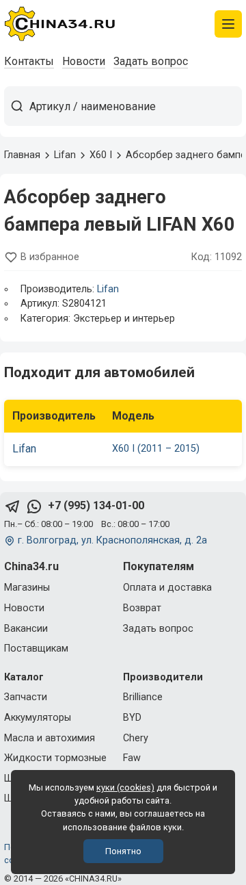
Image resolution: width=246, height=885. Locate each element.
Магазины (27, 587)
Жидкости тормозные (55, 758)
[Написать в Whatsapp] (34, 506)
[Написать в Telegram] (12, 506)
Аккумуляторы (37, 717)
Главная (22, 155)
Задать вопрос (150, 61)
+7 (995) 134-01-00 (96, 505)
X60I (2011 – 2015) (156, 448)
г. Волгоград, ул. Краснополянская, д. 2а (112, 540)
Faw (132, 758)
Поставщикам (36, 648)
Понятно (123, 851)
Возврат (142, 608)
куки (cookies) (125, 787)
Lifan (108, 289)
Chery (135, 738)
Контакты (29, 61)
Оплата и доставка (167, 587)
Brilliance (143, 697)
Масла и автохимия (49, 738)
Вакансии (26, 628)
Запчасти (25, 697)
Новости (83, 61)
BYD (132, 717)
